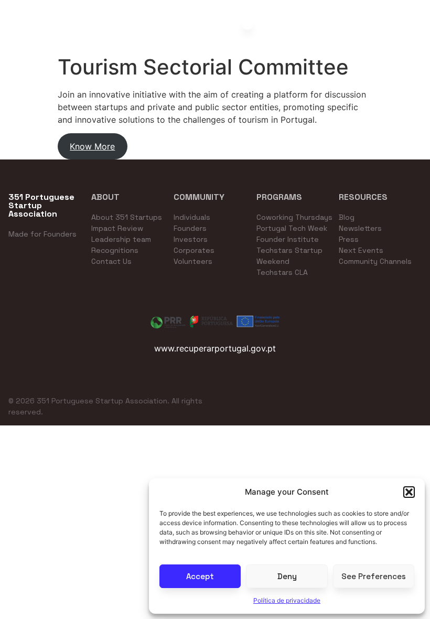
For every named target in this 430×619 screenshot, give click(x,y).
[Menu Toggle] (247, 24)
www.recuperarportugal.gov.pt (215, 348)
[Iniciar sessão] (426, 29)
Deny (287, 576)
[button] (409, 492)
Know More (92, 146)
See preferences (373, 576)
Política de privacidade (286, 600)
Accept (200, 576)
